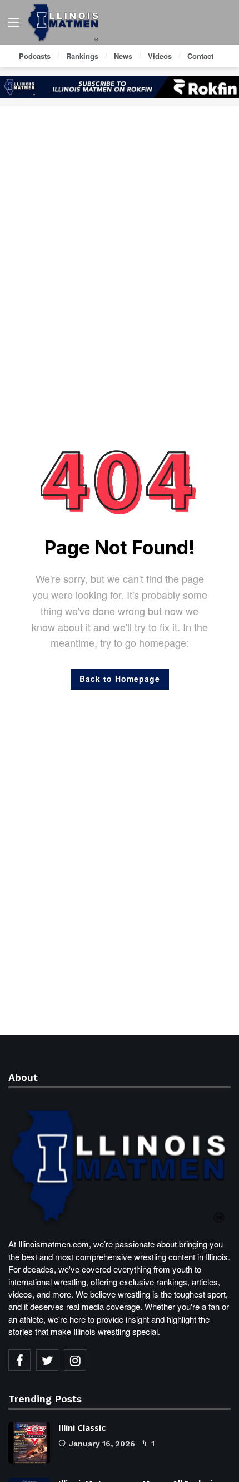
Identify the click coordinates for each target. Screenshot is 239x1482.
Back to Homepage (119, 678)
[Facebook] (19, 1360)
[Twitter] (47, 1360)
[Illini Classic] (29, 1443)
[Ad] (119, 87)
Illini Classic (82, 1427)
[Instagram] (75, 1360)
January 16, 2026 (102, 1443)
